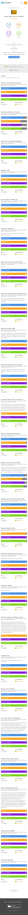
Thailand (14, 8)
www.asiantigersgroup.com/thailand (14, 44)
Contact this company (14, 57)
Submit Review (14, 70)
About (5, 902)
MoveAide (7, 2)
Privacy (13, 902)
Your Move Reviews (7, 3)
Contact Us (19, 902)
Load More (14, 890)
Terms (9, 902)
